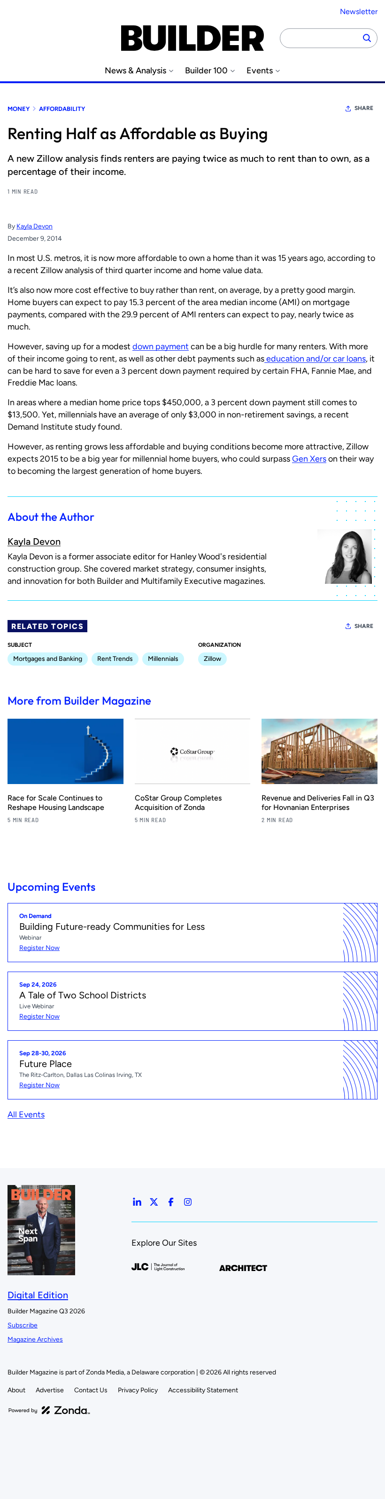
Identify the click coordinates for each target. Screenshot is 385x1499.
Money (19, 109)
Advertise (50, 1390)
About (16, 1390)
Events (259, 71)
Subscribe (23, 1325)
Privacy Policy (138, 1390)
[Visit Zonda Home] (49, 1410)
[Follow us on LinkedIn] (137, 1202)
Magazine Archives (35, 1339)
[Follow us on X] (154, 1202)
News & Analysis (135, 71)
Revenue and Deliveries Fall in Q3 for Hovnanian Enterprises (318, 802)
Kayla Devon (34, 226)
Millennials (163, 659)
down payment (160, 346)
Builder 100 (206, 71)
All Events (26, 1114)
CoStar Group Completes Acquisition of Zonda (178, 802)
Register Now (39, 948)
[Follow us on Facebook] (171, 1202)
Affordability (62, 109)
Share (363, 108)
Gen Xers (309, 459)
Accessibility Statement (203, 1390)
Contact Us (91, 1390)
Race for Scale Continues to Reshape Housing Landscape (56, 802)
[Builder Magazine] (192, 38)
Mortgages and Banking (47, 659)
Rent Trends (115, 659)
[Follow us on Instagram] (187, 1202)
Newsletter (358, 11)
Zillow (212, 659)
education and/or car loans (315, 358)
